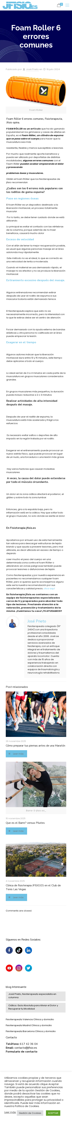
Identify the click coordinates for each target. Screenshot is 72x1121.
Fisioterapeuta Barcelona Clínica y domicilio (31, 1031)
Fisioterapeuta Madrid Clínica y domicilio (29, 1025)
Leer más (10, 1112)
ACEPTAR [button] (53, 1113)
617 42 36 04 (29, 1044)
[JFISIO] (20, 5)
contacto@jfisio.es (26, 1048)
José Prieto (32, 69)
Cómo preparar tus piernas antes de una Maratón (35, 746)
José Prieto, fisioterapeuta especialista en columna (32, 995)
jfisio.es (31, 528)
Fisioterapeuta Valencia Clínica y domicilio (30, 1019)
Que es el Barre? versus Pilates (25, 823)
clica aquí (49, 588)
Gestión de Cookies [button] (30, 1113)
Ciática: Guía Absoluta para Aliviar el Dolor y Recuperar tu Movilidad (33, 1007)
